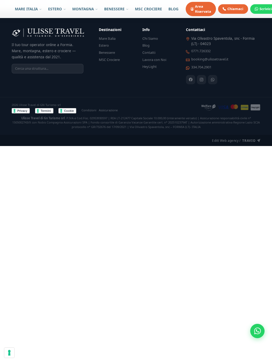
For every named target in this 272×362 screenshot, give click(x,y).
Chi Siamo (150, 38)
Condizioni (89, 110)
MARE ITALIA (27, 8)
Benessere (107, 52)
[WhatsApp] (212, 79)
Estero (104, 45)
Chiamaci (235, 8)
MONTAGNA (83, 8)
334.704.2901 (201, 67)
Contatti (148, 52)
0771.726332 (201, 50)
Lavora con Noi (154, 59)
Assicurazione (108, 110)
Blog (146, 45)
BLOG (173, 8)
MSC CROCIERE (148, 8)
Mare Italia (107, 38)
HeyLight (149, 66)
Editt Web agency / (233, 140)
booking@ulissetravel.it (209, 59)
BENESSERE (115, 8)
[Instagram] (201, 79)
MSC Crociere (109, 59)
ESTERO (55, 8)
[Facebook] (190, 79)
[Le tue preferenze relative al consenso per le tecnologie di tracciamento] (9, 353)
